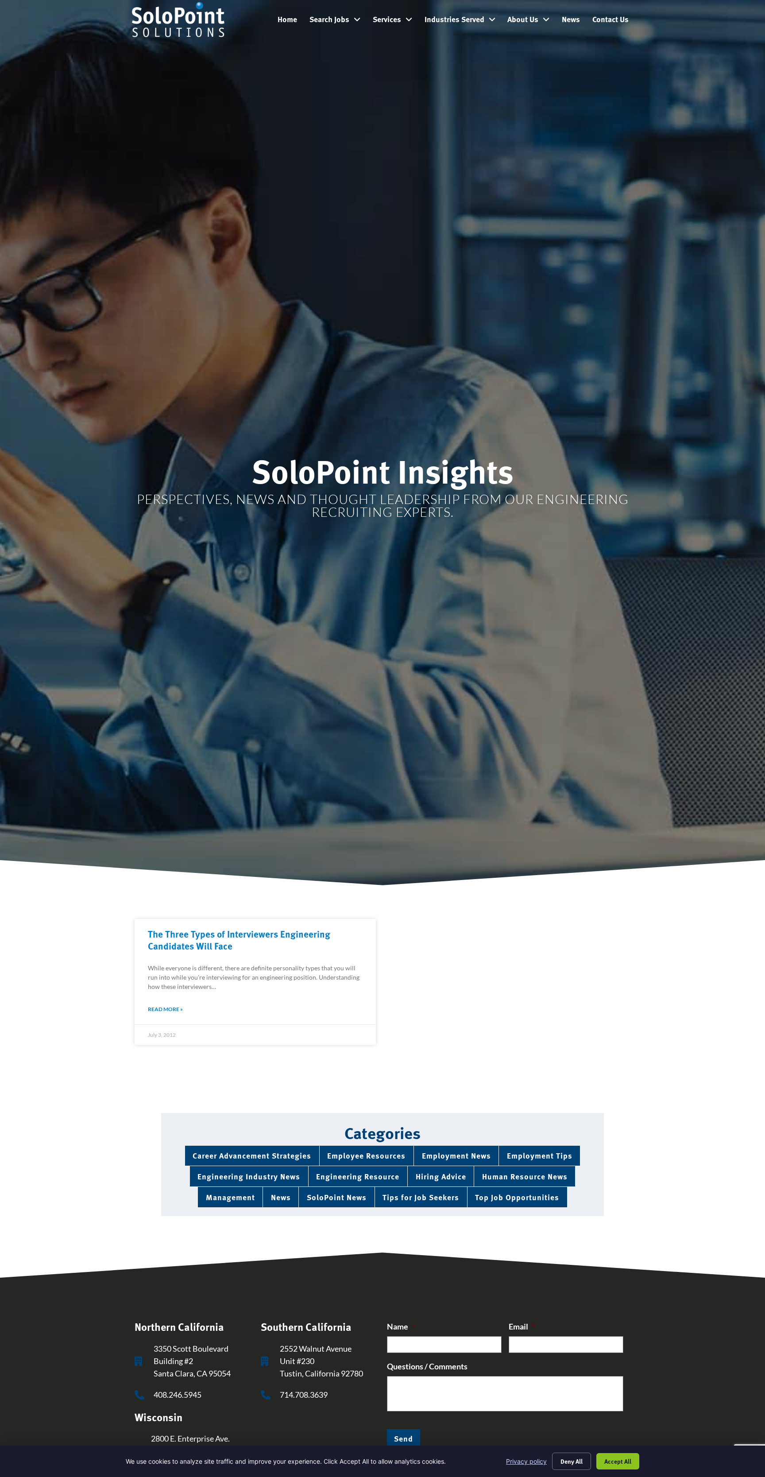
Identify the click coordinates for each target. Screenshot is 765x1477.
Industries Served (463, 21)
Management (230, 1196)
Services (395, 21)
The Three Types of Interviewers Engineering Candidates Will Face (239, 939)
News (574, 21)
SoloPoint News (337, 1196)
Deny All (571, 1461)
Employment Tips (539, 1155)
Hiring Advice (441, 1176)
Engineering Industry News (248, 1176)
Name (401, 1326)
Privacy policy (526, 1461)
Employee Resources (366, 1155)
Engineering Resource (357, 1176)
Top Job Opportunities (517, 1196)
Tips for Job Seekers (420, 1196)
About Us (531, 21)
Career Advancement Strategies (252, 1155)
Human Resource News (525, 1176)
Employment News (456, 1155)
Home (290, 21)
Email (522, 1326)
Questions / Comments (427, 1366)
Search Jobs (338, 21)
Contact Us (613, 21)
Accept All (617, 1461)
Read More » (165, 1009)
